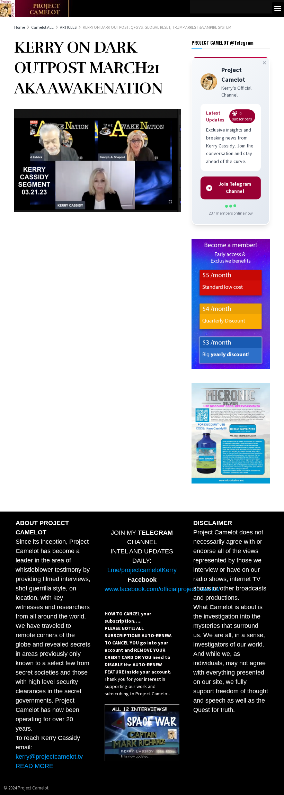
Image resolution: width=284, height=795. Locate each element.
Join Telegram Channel (235, 188)
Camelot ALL (42, 27)
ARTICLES (68, 27)
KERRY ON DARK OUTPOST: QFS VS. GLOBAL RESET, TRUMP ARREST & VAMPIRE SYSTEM (157, 27)
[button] (278, 7)
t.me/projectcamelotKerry (142, 570)
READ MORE (34, 765)
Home (19, 27)
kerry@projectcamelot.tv (49, 756)
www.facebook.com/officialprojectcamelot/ (162, 589)
